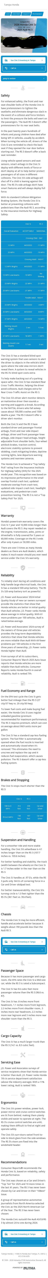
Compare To (26, 14)
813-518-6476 (24, 1256)
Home (8, 14)
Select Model (16, 14)
